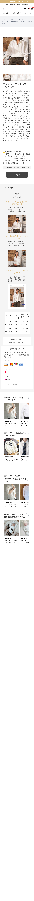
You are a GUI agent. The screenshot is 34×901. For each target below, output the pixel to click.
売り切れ (17, 175)
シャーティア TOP (7, 19)
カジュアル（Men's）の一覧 (10, 21)
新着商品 (5, 13)
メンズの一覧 (19, 19)
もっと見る (27, 399)
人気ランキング (28, 13)
